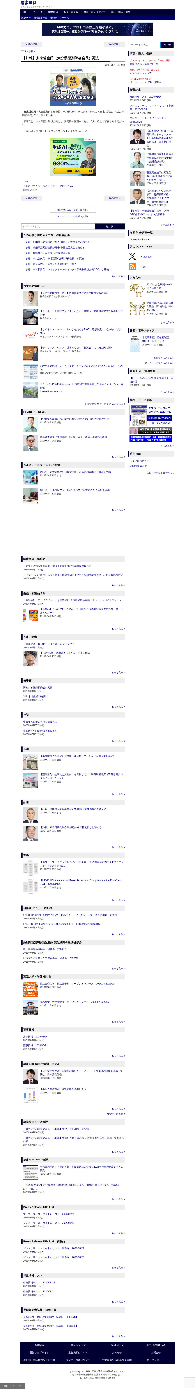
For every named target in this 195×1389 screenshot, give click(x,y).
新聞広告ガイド (138, 466)
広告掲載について (78, 1352)
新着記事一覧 (40, 17)
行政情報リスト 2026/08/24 (39, 1282)
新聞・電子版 (71, 12)
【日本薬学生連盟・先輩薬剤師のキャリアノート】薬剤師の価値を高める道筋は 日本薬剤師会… (160, 138)
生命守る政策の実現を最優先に (40, 721)
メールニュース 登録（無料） (146, 82)
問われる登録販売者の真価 (37, 687)
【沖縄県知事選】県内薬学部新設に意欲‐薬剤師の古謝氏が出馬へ (75, 419)
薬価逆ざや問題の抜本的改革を (40, 730)
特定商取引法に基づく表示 (117, 1360)
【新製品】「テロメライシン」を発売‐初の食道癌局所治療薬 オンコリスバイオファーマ (72, 600)
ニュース (38, 12)
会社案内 (39, 1345)
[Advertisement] (73, 534)
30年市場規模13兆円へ (35, 696)
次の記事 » (114, 44)
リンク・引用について (78, 1360)
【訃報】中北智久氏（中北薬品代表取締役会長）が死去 (53, 258)
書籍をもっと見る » (164, 358)
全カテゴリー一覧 (59, 17)
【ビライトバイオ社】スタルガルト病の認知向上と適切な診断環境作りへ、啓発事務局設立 (73, 575)
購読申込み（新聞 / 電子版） (145, 64)
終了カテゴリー (155, 1360)
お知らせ (117, 1352)
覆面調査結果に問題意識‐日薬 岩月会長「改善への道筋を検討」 (75, 437)
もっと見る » (118, 276)
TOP (25, 12)
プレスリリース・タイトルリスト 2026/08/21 (48, 1223)
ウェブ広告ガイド (139, 460)
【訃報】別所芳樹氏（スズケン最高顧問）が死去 (50, 264)
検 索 (109, 226)
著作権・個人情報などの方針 (39, 1360)
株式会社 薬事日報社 (97, 1374)
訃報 (31, 51)
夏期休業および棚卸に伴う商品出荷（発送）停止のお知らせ (160, 306)
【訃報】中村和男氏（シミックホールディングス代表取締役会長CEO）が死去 (66, 269)
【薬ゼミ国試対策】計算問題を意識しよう (63, 1089)
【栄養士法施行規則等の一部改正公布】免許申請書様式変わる (57, 566)
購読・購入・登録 (121, 12)
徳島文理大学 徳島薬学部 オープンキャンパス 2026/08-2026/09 (77, 983)
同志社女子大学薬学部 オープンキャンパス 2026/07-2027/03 (75, 1002)
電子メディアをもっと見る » (159, 363)
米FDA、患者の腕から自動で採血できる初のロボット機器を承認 (75, 472)
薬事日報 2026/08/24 (35, 1036)
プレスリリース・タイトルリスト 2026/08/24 (48, 1214)
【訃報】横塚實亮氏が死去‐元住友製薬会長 (46, 253)
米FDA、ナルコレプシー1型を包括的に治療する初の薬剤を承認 (75, 490)
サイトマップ (78, 1345)
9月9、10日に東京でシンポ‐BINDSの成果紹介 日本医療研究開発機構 (61, 924)
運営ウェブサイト (39, 1352)
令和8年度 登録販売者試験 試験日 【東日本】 (50, 1317)
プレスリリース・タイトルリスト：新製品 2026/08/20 (53, 1257)
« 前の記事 (31, 44)
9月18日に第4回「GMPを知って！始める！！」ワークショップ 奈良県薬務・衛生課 (70, 915)
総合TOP (26, 17)
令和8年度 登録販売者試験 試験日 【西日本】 (50, 1325)
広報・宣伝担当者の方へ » (160, 473)
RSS (143, 266)
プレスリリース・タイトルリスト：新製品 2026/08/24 (53, 1248)
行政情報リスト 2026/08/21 (39, 1291)
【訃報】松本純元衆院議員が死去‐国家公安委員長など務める (56, 242)
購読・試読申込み (156, 1345)
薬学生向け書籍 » (116, 1113)
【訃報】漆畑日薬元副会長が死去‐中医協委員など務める (54, 247)
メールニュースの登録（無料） (73, 216)
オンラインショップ (141, 73)
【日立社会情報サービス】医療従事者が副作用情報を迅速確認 (74, 293)
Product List (117, 1345)
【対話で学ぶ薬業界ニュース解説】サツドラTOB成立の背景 (56, 1129)
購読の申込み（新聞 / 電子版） (73, 210)
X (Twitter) (146, 256)
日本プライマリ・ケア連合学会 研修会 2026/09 (50, 958)
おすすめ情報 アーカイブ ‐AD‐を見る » (105, 404)
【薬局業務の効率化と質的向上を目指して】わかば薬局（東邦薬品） (77, 756)
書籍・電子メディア (95, 12)
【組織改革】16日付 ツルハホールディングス (49, 644)
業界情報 (53, 12)
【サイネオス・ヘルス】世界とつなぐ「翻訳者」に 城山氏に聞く (76, 347)
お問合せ (156, 1352)
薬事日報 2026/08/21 (35, 1045)
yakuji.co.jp (75, 1371)
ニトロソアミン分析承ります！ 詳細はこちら (48, 186)
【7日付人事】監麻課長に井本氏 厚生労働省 (65, 653)
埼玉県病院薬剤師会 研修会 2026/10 (44, 949)
